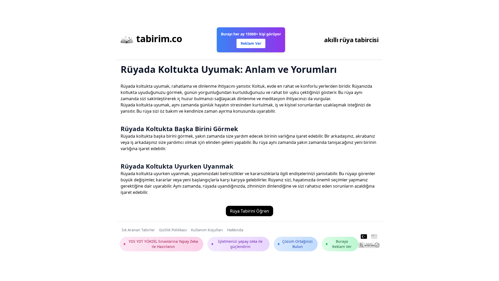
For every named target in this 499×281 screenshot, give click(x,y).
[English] (374, 237)
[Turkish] (364, 237)
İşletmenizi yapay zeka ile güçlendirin (240, 244)
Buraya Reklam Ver (342, 244)
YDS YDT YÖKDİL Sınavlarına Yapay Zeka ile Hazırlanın (163, 244)
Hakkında (235, 229)
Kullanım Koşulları (207, 229)
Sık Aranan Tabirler (138, 229)
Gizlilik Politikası (173, 229)
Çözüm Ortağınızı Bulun (297, 244)
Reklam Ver (251, 43)
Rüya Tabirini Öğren (249, 211)
